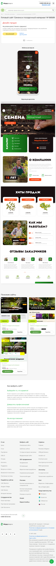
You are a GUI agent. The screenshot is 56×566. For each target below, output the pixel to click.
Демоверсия (7, 332)
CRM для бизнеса (43, 452)
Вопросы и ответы (6, 469)
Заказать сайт (46, 5)
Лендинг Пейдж (5, 486)
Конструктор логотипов (45, 462)
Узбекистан (44, 501)
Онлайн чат (42, 455)
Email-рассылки (43, 459)
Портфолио (4, 452)
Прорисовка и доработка (46, 476)
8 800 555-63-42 (45, 3)
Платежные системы (7, 476)
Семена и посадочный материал (10, 325)
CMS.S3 (3, 455)
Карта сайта (32, 538)
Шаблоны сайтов (25, 449)
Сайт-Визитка (5, 483)
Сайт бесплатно (5, 507)
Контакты (3, 462)
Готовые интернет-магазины (28, 452)
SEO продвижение (26, 459)
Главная (41, 445)
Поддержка (4, 466)
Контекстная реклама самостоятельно (26, 490)
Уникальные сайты (25, 445)
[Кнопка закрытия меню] (55, 1)
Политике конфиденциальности (38, 528)
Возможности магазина (7, 472)
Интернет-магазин (6, 493)
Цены (2, 445)
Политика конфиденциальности (38, 536)
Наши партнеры (5, 500)
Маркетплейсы (24, 502)
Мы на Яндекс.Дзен (44, 487)
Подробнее (19, 332)
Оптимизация (24, 466)
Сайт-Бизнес (4, 490)
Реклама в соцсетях (25, 494)
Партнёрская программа (8, 504)
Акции (22, 498)
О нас (2, 449)
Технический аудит (25, 476)
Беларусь (43, 494)
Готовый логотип (43, 473)
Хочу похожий (10, 34)
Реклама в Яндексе (44, 449)
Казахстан (44, 497)
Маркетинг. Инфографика (46, 483)
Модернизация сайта (26, 455)
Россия (43, 504)
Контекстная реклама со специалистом (27, 484)
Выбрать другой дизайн (23, 33)
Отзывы (3, 459)
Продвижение (24, 462)
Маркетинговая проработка (28, 469)
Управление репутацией (27, 473)
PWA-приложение (44, 466)
